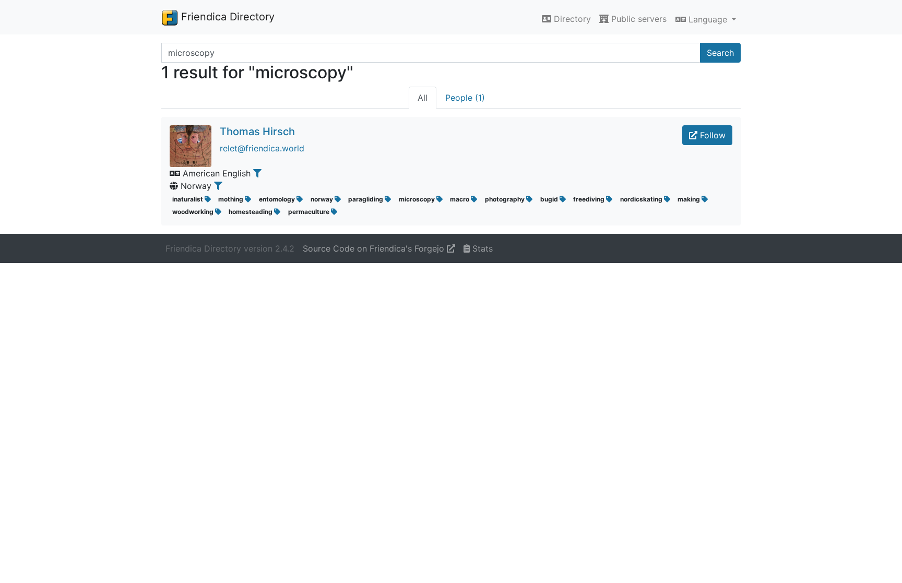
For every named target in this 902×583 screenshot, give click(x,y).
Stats (481, 248)
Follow (711, 135)
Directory (571, 19)
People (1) (465, 97)
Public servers (638, 19)
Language (708, 19)
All (423, 97)
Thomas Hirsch (257, 131)
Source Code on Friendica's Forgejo (375, 248)
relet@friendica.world (262, 148)
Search (720, 52)
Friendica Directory (226, 16)
